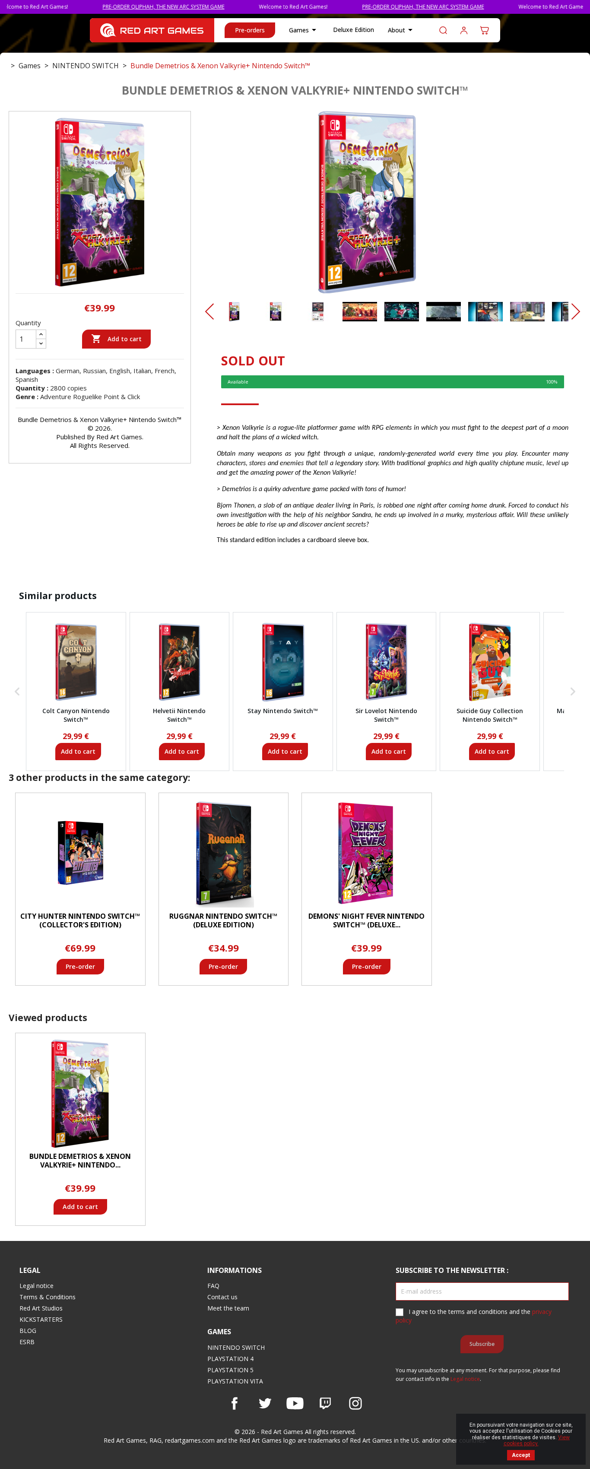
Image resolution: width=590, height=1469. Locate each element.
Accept (521, 1455)
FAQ (213, 1286)
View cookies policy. (537, 1440)
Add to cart (116, 338)
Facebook (234, 1403)
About (402, 30)
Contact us (222, 1297)
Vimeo (325, 1403)
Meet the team (228, 1308)
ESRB (27, 1342)
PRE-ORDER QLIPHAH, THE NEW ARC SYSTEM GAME (128, 6)
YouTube (295, 1403)
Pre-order (80, 966)
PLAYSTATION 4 (230, 1359)
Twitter (264, 1403)
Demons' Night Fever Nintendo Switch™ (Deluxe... (366, 920)
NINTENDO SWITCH (236, 1347)
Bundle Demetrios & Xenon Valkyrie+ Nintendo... (80, 1161)
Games (304, 30)
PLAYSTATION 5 (230, 1370)
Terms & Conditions (47, 1297)
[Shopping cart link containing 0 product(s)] (484, 30)
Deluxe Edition (353, 29)
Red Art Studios (41, 1308)
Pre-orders (250, 30)
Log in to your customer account (464, 30)
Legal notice (36, 1286)
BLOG (27, 1330)
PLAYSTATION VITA (235, 1381)
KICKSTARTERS (41, 1319)
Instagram (355, 1403)
